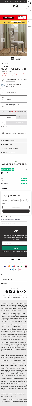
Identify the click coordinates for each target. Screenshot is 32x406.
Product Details (6, 144)
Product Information (8, 140)
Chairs (6, 64)
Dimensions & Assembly (9, 148)
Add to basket (19, 122)
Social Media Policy (23, 295)
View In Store (24, 117)
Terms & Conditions (16, 297)
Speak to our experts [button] (25, 126)
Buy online (8, 117)
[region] (16, 203)
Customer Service (6, 275)
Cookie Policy (6, 295)
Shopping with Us (6, 279)
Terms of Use (25, 297)
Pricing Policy (6, 297)
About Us (4, 283)
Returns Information (8, 152)
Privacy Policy (14, 295)
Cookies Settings (16, 207)
